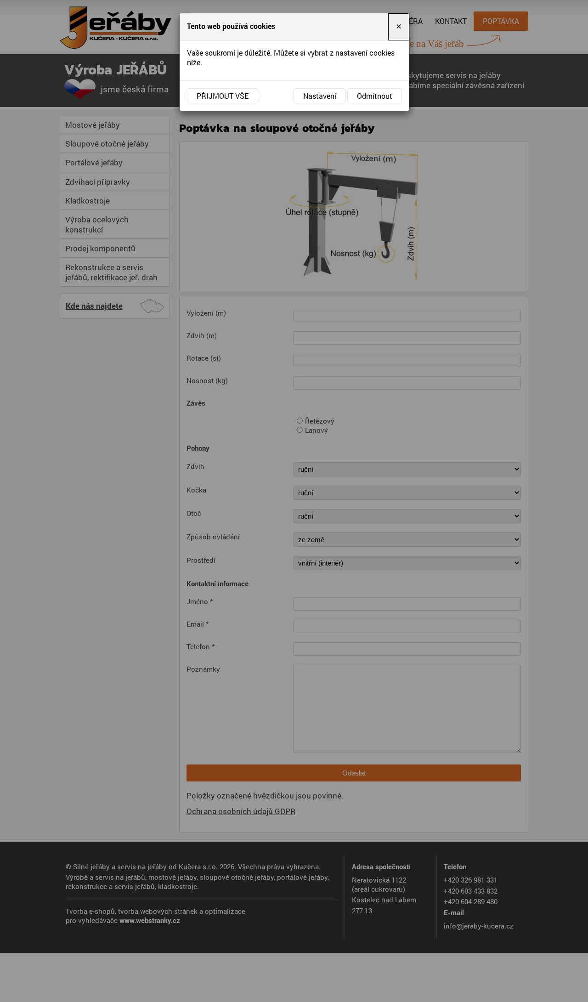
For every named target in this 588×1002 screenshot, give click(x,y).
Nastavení (319, 96)
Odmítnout (374, 96)
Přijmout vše (223, 96)
